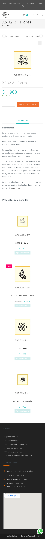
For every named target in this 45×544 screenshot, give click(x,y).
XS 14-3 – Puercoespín (22, 401)
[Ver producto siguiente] (41, 36)
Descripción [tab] (22, 121)
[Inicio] (3, 26)
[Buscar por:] (41, 15)
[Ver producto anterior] (4, 36)
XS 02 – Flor (22, 348)
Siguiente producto (32, 36)
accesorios (15, 188)
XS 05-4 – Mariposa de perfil (22, 296)
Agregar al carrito (27, 105)
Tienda (8, 26)
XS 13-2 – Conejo (22, 243)
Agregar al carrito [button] (22, 253)
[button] (40, 43)
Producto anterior (12, 36)
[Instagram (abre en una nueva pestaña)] (22, 6)
